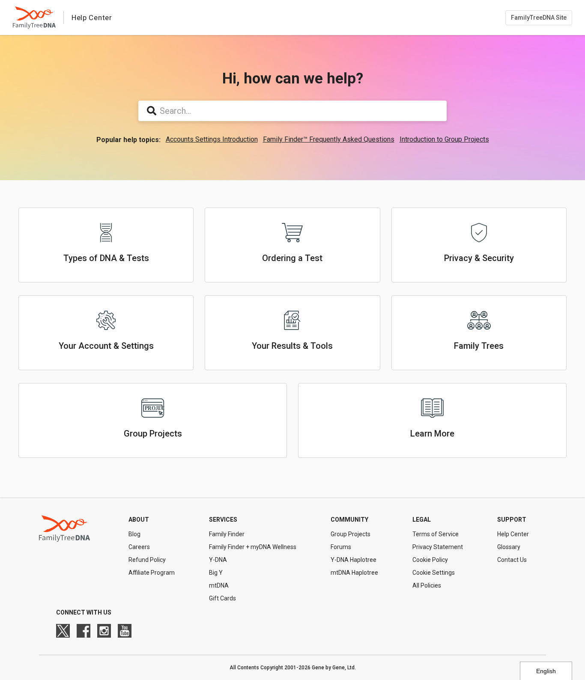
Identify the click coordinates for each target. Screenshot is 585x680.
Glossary (508, 546)
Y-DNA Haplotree (353, 559)
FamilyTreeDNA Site (539, 17)
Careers (139, 546)
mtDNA (219, 585)
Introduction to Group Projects (444, 139)
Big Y (216, 572)
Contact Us (512, 559)
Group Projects (350, 534)
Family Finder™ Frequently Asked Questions (328, 139)
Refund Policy (147, 559)
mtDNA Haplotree (354, 572)
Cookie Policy (430, 559)
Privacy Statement (437, 546)
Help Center (513, 534)
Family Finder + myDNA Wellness (252, 546)
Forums (341, 546)
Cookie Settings (433, 572)
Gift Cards (222, 598)
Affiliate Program (151, 572)
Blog (134, 534)
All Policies (426, 585)
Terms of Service (435, 534)
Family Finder (227, 534)
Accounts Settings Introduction (212, 139)
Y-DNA (218, 559)
